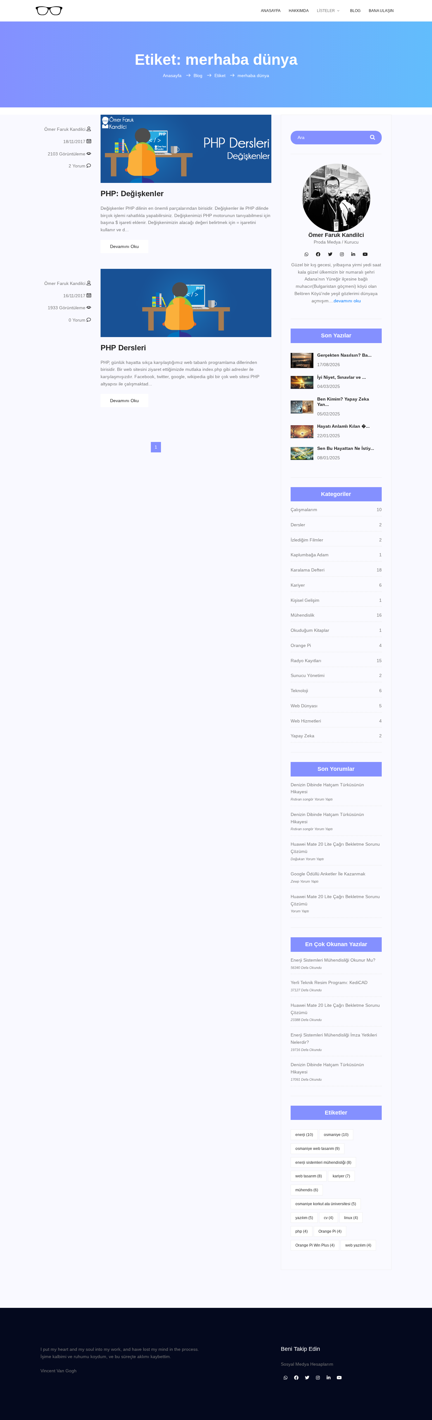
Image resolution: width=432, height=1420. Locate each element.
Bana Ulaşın (381, 11)
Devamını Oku (124, 246)
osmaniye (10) (336, 1135)
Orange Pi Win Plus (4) (315, 1245)
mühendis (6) (306, 1190)
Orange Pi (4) (330, 1231)
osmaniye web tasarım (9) (317, 1148)
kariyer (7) (341, 1176)
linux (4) (351, 1218)
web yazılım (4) (358, 1245)
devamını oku (347, 300)
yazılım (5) (304, 1218)
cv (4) (328, 1218)
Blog (355, 11)
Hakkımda (299, 11)
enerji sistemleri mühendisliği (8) (323, 1162)
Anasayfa (271, 11)
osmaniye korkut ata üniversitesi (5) (325, 1204)
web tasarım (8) (308, 1176)
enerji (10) (304, 1135)
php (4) (301, 1231)
